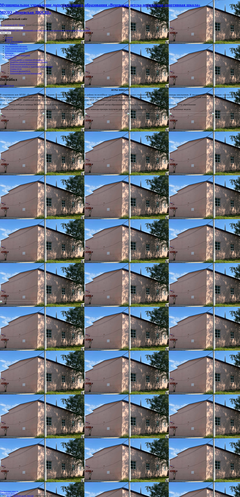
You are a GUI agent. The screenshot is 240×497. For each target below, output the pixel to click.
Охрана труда (16, 69)
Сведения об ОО (11, 25)
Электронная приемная (15, 51)
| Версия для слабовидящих (35, 25)
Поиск (22, 25)
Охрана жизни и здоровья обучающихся (27, 60)
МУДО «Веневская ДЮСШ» (25, 12)
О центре (9, 37)
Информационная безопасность (23, 64)
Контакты (9, 53)
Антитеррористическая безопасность (26, 73)
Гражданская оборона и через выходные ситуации (31, 66)
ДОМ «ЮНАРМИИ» (14, 42)
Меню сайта (5, 33)
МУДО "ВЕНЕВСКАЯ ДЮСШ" (20, 496)
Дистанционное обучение (16, 46)
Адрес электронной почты (16, 48)
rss (1, 25)
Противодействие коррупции (17, 55)
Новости (8, 39)
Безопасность (10, 57)
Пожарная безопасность (20, 71)
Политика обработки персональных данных (29, 62)
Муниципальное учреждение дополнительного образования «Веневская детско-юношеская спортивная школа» (100, 5)
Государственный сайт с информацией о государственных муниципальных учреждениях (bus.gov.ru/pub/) (45, 30)
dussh (12, 86)
